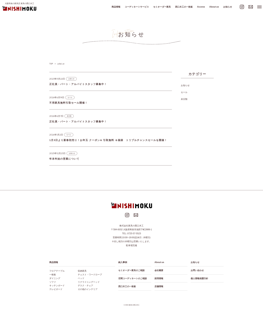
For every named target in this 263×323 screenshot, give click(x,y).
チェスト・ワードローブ (90, 274)
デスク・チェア (85, 285)
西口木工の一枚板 (184, 7)
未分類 (69, 116)
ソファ (52, 282)
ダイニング (54, 278)
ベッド (81, 278)
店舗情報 (159, 286)
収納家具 (82, 271)
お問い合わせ (197, 270)
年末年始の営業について (64, 158)
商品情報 (116, 7)
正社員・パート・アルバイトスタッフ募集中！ (78, 84)
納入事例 (122, 262)
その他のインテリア (88, 289)
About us (214, 7)
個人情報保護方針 (199, 278)
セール (70, 97)
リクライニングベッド (89, 282)
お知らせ (227, 7)
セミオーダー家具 (162, 7)
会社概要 (159, 270)
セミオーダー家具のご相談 (131, 270)
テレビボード (55, 289)
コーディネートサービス (137, 7)
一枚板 (52, 274)
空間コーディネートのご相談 (132, 278)
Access (201, 7)
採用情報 (159, 278)
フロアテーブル (57, 271)
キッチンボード (57, 285)
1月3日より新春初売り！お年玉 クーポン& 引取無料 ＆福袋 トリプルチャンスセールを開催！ (108, 140)
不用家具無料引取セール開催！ (68, 102)
